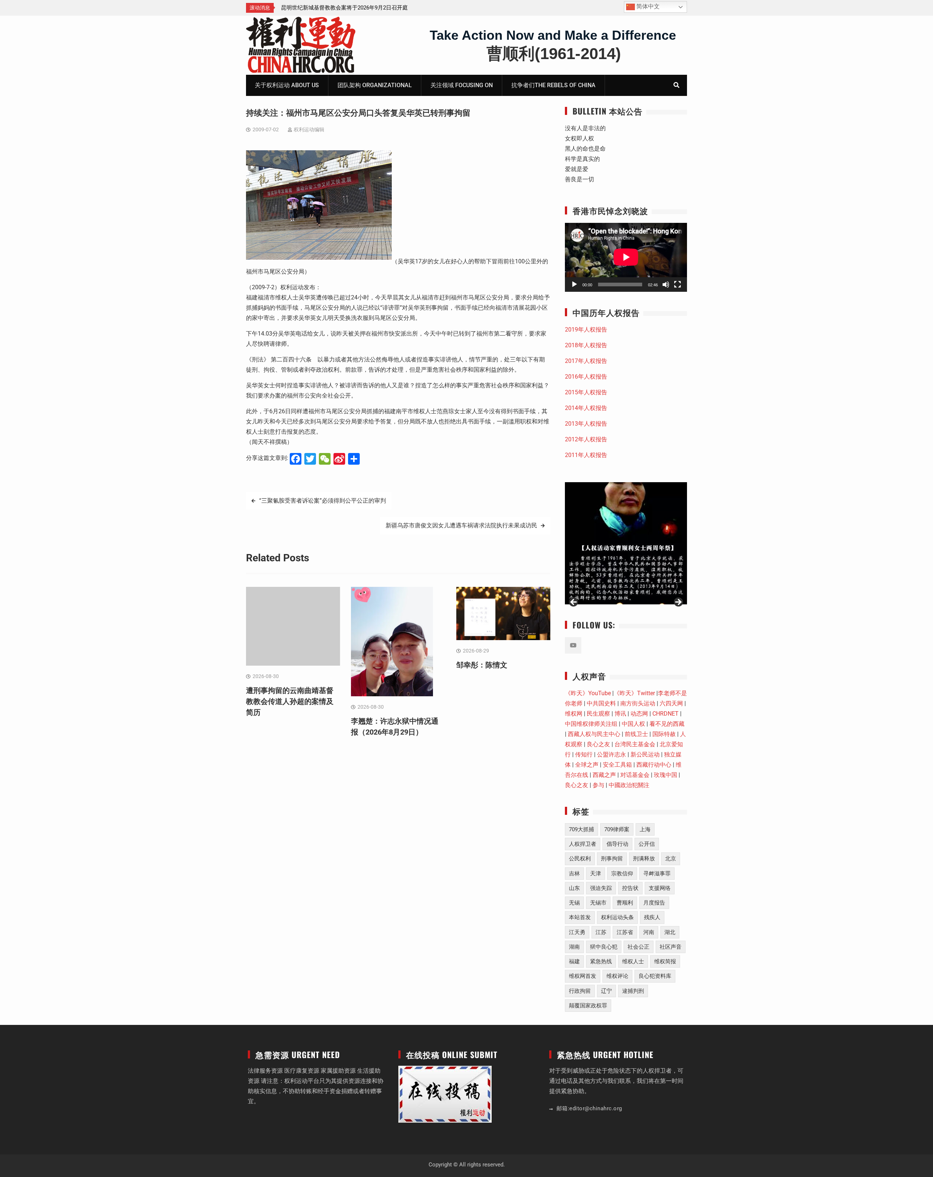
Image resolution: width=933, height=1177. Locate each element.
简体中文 (647, 6)
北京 (670, 858)
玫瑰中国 (665, 774)
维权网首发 (582, 976)
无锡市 (598, 902)
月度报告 (654, 902)
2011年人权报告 (586, 455)
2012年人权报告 (586, 439)
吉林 (574, 873)
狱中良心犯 (603, 947)
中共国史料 (601, 703)
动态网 (639, 713)
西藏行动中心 (653, 764)
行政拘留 (580, 991)
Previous (574, 602)
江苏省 (625, 932)
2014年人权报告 (586, 407)
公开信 (647, 844)
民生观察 (598, 713)
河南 (648, 932)
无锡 (574, 902)
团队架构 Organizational (374, 85)
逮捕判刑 (633, 991)
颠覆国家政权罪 (588, 1005)
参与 (598, 785)
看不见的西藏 (666, 723)
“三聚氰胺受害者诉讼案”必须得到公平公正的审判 (322, 500)
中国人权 (633, 723)
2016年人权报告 (586, 376)
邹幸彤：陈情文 (481, 665)
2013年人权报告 (586, 423)
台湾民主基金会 (634, 744)
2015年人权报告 (586, 392)
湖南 (574, 947)
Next (677, 602)
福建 (574, 961)
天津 (595, 873)
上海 (645, 829)
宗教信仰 (622, 873)
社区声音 (671, 947)
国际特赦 (664, 734)
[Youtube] (573, 645)
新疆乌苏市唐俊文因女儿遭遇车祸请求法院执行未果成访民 (461, 525)
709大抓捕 (581, 829)
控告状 (630, 888)
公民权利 (580, 858)
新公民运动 (645, 754)
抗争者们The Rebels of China (553, 85)
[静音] (666, 284)
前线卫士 (636, 734)
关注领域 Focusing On (461, 85)
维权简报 (665, 961)
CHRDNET (665, 713)
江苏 (601, 932)
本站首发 (580, 917)
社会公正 (638, 947)
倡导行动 (617, 844)
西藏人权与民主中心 (594, 734)
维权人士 (633, 961)
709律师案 (616, 829)
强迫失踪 (601, 888)
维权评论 (617, 976)
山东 (574, 888)
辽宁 (606, 991)
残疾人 (652, 917)
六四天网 (671, 703)
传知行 (584, 754)
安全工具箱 (617, 764)
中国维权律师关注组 (591, 723)
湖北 (669, 932)
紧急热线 (601, 961)
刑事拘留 (612, 858)
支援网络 (660, 888)
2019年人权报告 (586, 329)
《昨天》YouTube (588, 693)
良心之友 (598, 744)
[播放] (574, 284)
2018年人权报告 (586, 345)
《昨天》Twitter (634, 693)
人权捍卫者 (582, 844)
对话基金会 (634, 774)
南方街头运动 (637, 703)
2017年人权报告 (586, 360)
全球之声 (586, 764)
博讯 (620, 713)
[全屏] (677, 284)
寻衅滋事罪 (657, 873)
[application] (626, 257)
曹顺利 (625, 902)
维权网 (573, 713)
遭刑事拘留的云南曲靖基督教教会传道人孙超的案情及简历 (289, 701)
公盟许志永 (611, 754)
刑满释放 (644, 858)
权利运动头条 (617, 917)
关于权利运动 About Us (287, 85)
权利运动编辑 (309, 129)
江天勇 (577, 932)
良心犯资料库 (655, 976)
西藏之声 (604, 774)
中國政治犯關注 (629, 785)
